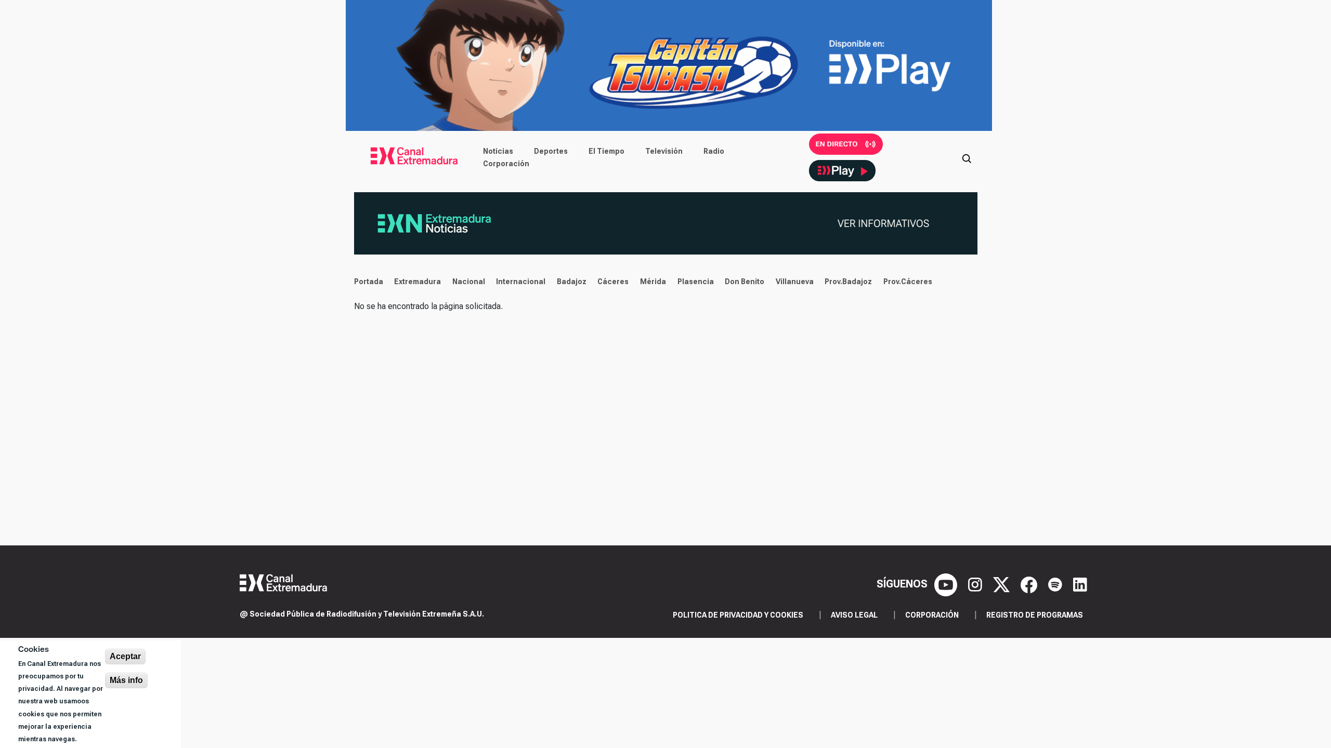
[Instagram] (976, 584)
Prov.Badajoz (848, 281)
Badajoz (571, 281)
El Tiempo (606, 151)
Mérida (653, 281)
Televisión (664, 151)
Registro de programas (1034, 615)
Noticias (498, 151)
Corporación (506, 163)
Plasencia (695, 281)
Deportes (551, 151)
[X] (1002, 584)
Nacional (468, 281)
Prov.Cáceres (907, 281)
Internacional (520, 281)
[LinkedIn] (1080, 584)
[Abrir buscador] (966, 157)
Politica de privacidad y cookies (738, 615)
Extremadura (417, 281)
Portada (368, 281)
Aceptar (125, 656)
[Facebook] (1030, 584)
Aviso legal (854, 615)
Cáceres (613, 281)
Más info (126, 680)
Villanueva (795, 281)
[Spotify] (1056, 584)
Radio (713, 151)
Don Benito (744, 281)
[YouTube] (947, 584)
